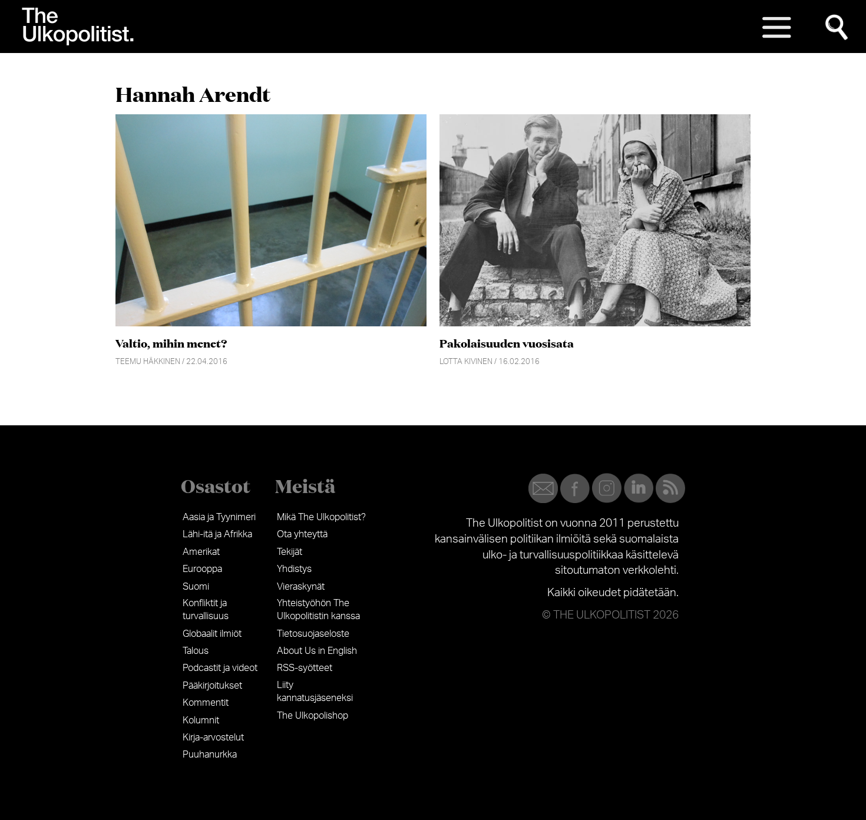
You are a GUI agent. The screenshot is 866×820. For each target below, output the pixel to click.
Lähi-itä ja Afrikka (217, 534)
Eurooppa (202, 569)
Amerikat (201, 552)
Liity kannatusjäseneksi (315, 691)
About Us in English (317, 651)
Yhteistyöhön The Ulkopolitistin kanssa (318, 610)
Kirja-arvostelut (213, 737)
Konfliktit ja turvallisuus (206, 610)
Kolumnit (201, 720)
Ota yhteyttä (302, 534)
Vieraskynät (301, 586)
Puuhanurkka (210, 754)
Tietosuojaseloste (313, 634)
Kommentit (206, 702)
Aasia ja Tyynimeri (219, 517)
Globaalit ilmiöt (212, 634)
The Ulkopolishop (312, 715)
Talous (196, 651)
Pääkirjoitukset (212, 685)
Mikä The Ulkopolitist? (321, 517)
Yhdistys (294, 569)
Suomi (196, 586)
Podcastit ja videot (220, 668)
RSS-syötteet (304, 668)
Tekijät (289, 552)
